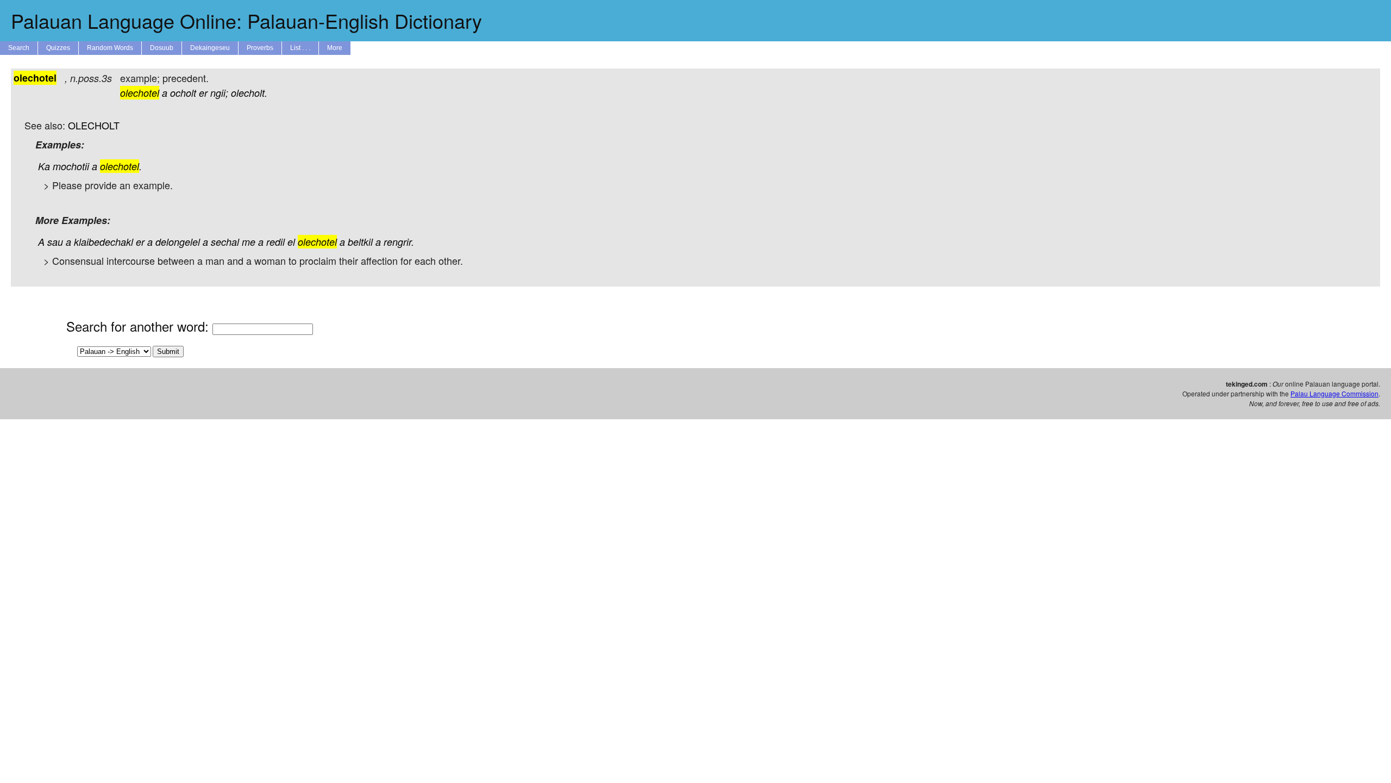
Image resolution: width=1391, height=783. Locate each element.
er (203, 93)
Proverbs (260, 48)
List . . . (300, 48)
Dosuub (161, 48)
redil (275, 241)
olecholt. (249, 93)
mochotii (71, 166)
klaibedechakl (103, 241)
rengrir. (399, 241)
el (291, 241)
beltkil (360, 241)
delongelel (177, 241)
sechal (225, 241)
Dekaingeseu (210, 48)
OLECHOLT (94, 125)
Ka (44, 166)
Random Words (110, 48)
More (334, 48)
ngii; (219, 93)
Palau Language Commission (1334, 393)
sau (55, 241)
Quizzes (58, 48)
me (248, 241)
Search (18, 48)
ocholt (183, 93)
